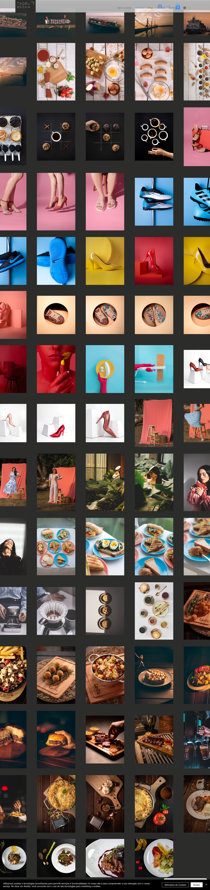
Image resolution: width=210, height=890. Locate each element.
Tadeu (23, 3)
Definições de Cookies (175, 884)
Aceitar (196, 884)
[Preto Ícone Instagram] (184, 7)
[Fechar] (206, 885)
